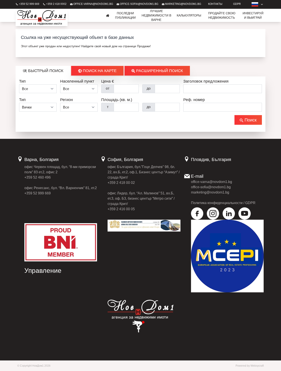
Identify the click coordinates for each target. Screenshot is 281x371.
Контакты (215, 3)
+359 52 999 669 (28, 3)
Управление (42, 270)
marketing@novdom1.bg (182, 3)
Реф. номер (194, 100)
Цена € (107, 81)
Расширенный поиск (159, 71)
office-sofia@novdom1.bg (138, 3)
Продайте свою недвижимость (221, 15)
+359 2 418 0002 (56, 3)
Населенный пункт (77, 81)
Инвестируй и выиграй (253, 15)
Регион (66, 100)
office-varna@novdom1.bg (93, 3)
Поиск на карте (99, 71)
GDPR (237, 3)
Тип (22, 81)
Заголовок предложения (206, 81)
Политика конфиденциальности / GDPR (223, 203)
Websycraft (257, 365)
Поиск (250, 120)
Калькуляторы (189, 15)
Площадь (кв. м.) (116, 100)
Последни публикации (125, 15)
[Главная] (107, 15)
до (149, 88)
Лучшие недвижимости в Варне (156, 15)
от (107, 88)
